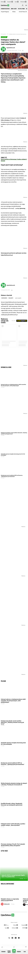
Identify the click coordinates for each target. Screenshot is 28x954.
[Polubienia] (2, 947)
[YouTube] (18, 938)
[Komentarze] (14, 947)
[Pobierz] (23, 50)
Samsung (22, 208)
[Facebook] (12, 938)
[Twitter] (9, 938)
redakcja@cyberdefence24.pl (9, 314)
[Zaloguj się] (23, 5)
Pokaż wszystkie (18, 298)
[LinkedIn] (15, 938)
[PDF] (12, 290)
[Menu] (26, 5)
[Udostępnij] (26, 947)
